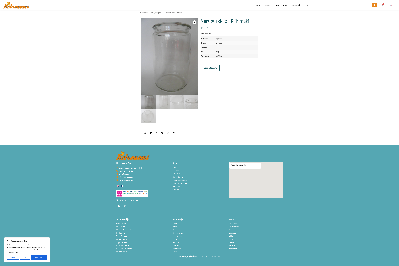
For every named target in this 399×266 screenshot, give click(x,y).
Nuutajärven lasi (179, 230)
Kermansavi (177, 245)
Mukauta (13, 257)
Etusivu (257, 5)
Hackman (176, 242)
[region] (27, 249)
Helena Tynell (121, 252)
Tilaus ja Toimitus (281, 5)
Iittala (174, 227)
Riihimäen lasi (177, 233)
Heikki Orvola (121, 239)
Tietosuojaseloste (179, 180)
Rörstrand (176, 249)
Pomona (232, 242)
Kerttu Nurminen (123, 245)
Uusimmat (176, 186)
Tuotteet (267, 5)
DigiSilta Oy (215, 256)
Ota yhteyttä (295, 5)
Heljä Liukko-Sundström (126, 230)
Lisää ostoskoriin (210, 68)
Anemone (232, 233)
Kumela (175, 252)
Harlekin (232, 245)
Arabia (175, 224)
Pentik (175, 239)
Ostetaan (176, 189)
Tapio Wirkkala (122, 242)
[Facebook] (119, 206)
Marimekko (177, 236)
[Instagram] (124, 206)
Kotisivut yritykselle (187, 256)
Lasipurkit (159, 12)
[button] (194, 22)
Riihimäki (219, 56)
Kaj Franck (120, 233)
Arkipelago (233, 236)
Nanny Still (120, 227)
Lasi (152, 12)
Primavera (233, 249)
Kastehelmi (233, 230)
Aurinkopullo (234, 227)
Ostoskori (176, 174)
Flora (231, 239)
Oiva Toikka (121, 224)
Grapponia (233, 224)
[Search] (374, 5)
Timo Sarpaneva (123, 236)
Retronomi (144, 12)
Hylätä (25, 257)
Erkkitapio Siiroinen (124, 249)
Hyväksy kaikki (39, 257)
